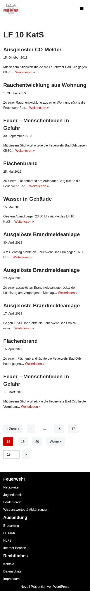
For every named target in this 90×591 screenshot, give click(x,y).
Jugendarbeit (12, 495)
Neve (24, 586)
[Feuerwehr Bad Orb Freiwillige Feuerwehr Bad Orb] (11, 8)
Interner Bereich (14, 548)
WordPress (61, 586)
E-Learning (11, 525)
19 (22, 441)
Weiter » (56, 441)
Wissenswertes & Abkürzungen (25, 509)
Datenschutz (12, 571)
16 (59, 429)
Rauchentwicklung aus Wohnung (45, 85)
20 (37, 441)
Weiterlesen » (25, 72)
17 (73, 429)
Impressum (11, 579)
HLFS (7, 540)
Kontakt (8, 564)
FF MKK (9, 533)
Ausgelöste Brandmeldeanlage (41, 234)
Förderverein (12, 502)
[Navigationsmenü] (82, 8)
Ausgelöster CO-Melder (32, 49)
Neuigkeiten (11, 487)
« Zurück (13, 429)
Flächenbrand (20, 163)
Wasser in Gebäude (27, 199)
